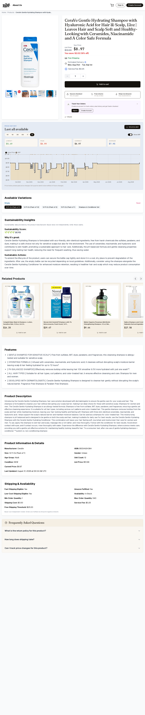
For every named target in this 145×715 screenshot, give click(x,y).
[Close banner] (137, 104)
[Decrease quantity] (67, 76)
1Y (27, 135)
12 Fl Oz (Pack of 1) (13, 207)
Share (69, 117)
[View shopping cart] (112, 5)
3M (17, 135)
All (32, 135)
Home (4, 12)
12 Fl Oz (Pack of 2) (50, 207)
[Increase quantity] (83, 76)
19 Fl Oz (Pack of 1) (68, 207)
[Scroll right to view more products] (141, 278)
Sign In (120, 5)
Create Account (134, 5)
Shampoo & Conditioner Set (89, 207)
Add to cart (104, 84)
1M (12, 135)
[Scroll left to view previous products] (135, 278)
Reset (138, 203)
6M (23, 135)
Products (10, 12)
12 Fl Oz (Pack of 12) (31, 207)
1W (7, 135)
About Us (17, 5)
